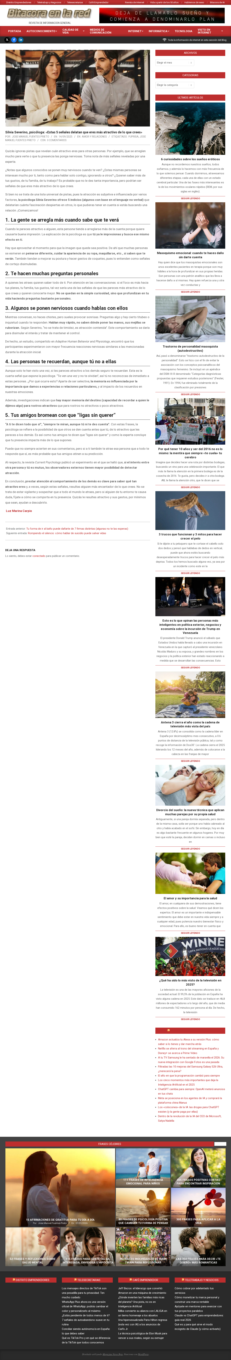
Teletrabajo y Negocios (202, 1280)
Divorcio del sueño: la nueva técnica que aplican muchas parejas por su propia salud (190, 812)
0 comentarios (57, 140)
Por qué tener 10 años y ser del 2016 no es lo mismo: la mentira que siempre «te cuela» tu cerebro (190, 453)
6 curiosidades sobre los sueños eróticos (190, 159)
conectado (38, 556)
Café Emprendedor (145, 1280)
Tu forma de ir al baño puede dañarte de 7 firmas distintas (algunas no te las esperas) (77, 528)
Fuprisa (133, 136)
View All (220, 1144)
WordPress (143, 1354)
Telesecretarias (88, 1280)
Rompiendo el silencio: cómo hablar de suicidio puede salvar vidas (67, 533)
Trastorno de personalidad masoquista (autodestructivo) (190, 348)
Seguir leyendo (190, 198)
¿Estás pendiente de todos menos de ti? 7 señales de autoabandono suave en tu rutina (86, 1320)
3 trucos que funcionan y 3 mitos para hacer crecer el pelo (190, 536)
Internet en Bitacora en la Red (192, 1030)
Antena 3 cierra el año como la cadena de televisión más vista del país (190, 724)
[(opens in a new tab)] (190, 225)
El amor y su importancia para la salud (190, 898)
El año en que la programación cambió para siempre (189, 1075)
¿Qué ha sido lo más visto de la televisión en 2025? (190, 982)
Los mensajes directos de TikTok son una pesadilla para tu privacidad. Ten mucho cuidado (84, 1293)
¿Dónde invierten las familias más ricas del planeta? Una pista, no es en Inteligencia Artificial (141, 1302)
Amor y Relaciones (94, 136)
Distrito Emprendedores (32, 1280)
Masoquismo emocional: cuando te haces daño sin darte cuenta (190, 255)
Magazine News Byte (113, 1354)
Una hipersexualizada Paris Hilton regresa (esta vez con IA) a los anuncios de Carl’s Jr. (142, 1324)
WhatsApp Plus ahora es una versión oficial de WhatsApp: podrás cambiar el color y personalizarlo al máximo (85, 1306)
